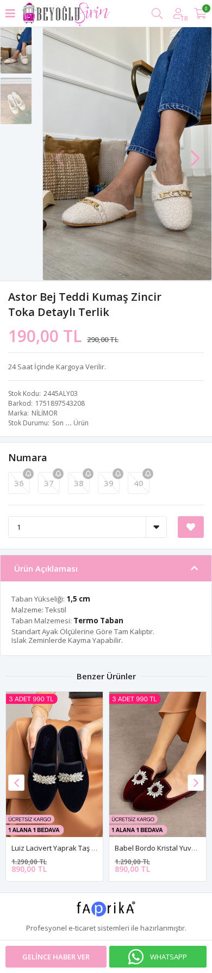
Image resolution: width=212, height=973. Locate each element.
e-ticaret (82, 928)
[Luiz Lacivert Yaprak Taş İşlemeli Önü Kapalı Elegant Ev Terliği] (54, 764)
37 (49, 483)
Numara (27, 457)
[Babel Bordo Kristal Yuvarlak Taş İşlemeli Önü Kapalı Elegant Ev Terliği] (157, 764)
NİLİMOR (45, 413)
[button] (195, 153)
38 (79, 483)
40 (139, 483)
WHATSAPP (168, 957)
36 (19, 483)
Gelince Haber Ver (56, 957)
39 (109, 483)
